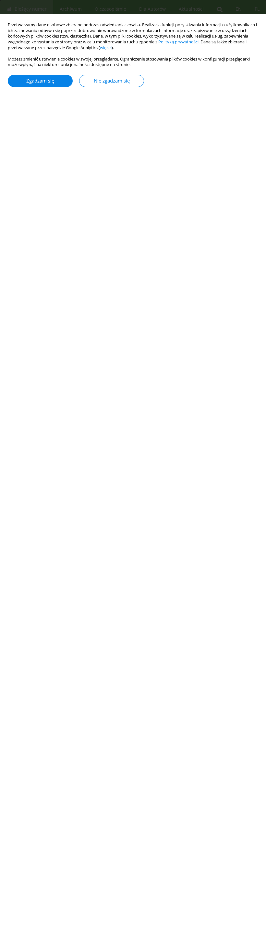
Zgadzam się (40, 80)
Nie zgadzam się (112, 80)
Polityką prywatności (178, 42)
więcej (106, 47)
